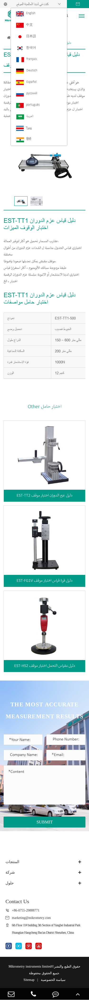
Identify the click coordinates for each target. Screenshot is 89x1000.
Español (31, 82)
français (31, 59)
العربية (29, 116)
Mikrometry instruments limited (30, 966)
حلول (9, 883)
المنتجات (12, 861)
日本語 (31, 36)
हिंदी (28, 139)
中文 (29, 25)
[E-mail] (11, 994)
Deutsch (31, 70)
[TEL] (33, 994)
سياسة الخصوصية (53, 980)
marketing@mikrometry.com (31, 918)
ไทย (29, 128)
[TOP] (78, 994)
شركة (10, 872)
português (33, 105)
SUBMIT (45, 822)
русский (31, 93)
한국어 (31, 48)
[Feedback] (56, 994)
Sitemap (28, 980)
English (30, 13)
